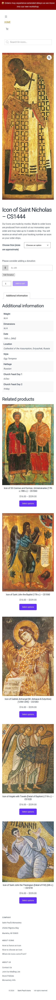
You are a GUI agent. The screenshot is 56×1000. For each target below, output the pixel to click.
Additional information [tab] (17, 295)
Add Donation (8, 275)
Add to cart (20, 283)
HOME (7, 22)
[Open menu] (6, 16)
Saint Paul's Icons (24, 991)
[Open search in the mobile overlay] (28, 42)
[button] (49, 57)
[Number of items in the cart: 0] (7, 29)
